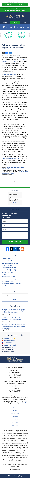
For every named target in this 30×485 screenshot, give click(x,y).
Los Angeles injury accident (12, 158)
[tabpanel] (8, 35)
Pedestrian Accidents (9, 267)
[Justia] (18, 249)
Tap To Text (21, 4)
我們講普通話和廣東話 (9, 340)
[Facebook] (7, 249)
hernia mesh (7, 265)
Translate (14, 202)
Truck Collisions (5, 168)
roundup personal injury (10, 263)
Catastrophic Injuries (9, 270)
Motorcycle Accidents (9, 279)
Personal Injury (7, 281)
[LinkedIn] (15, 249)
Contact (15, 22)
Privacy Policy (15, 413)
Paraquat (5, 274)
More (25, 22)
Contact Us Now (15, 242)
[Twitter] (11, 249)
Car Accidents (10, 167)
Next (17, 181)
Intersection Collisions (19, 167)
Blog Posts (15, 425)
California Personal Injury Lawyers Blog (15, 16)
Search (15, 299)
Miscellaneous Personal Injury (11, 283)
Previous (5, 181)
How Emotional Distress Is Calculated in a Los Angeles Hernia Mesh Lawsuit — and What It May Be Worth (14, 326)
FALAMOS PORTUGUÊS (10, 345)
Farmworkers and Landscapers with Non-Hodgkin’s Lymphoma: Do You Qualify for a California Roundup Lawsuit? (14, 311)
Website (15, 410)
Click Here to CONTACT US (8, 173)
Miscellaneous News (8, 277)
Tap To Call (8, 4)
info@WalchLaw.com (23, 171)
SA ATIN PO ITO (8, 343)
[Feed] (22, 249)
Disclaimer (15, 416)
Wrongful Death (7, 258)
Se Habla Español (8, 338)
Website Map (15, 422)
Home (5, 22)
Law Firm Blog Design (15, 476)
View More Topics (6, 286)
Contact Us (15, 419)
